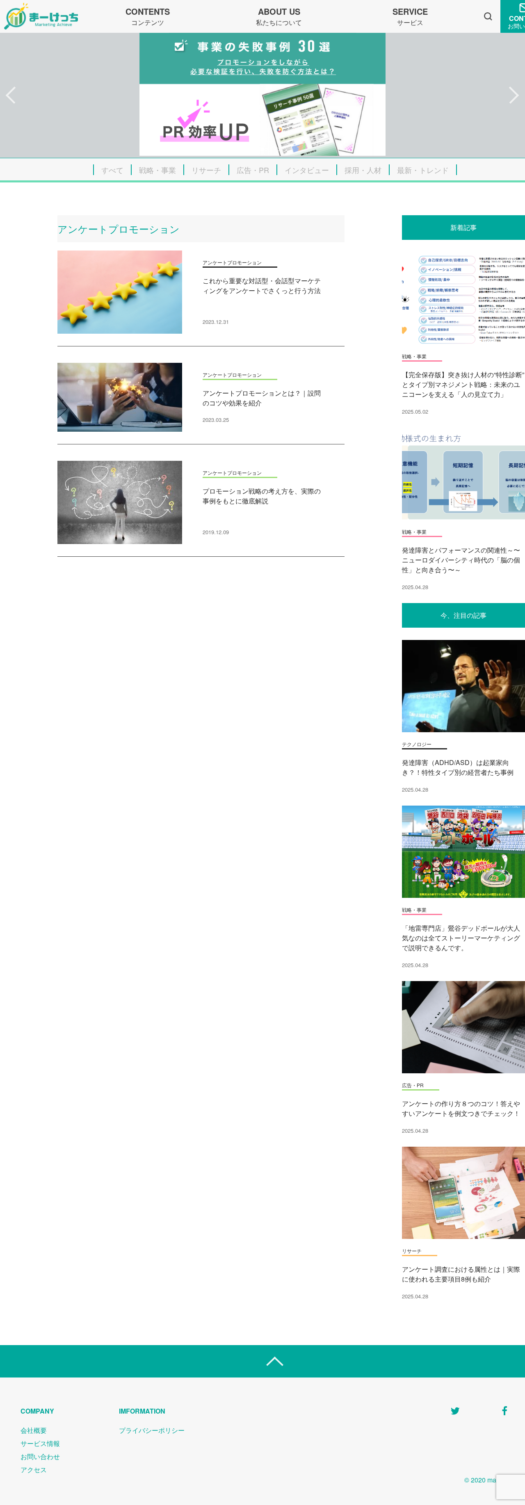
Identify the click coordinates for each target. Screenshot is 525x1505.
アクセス (34, 1469)
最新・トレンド (423, 169)
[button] (10, 96)
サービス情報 (40, 1443)
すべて (112, 169)
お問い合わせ (40, 1456)
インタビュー (307, 169)
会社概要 (34, 1430)
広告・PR (253, 169)
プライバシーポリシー (152, 1430)
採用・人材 (363, 169)
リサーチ (206, 169)
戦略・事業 (157, 169)
